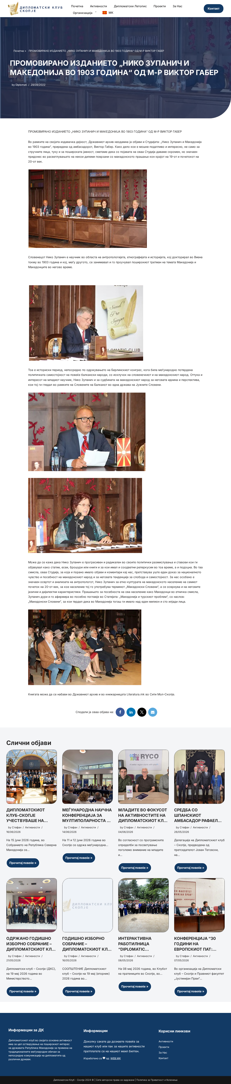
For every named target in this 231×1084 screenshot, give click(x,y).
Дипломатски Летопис (130, 6)
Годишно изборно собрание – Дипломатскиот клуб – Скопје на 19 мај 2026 (87, 949)
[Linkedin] (131, 712)
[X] (141, 712)
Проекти (160, 6)
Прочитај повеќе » (21, 864)
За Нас (177, 6)
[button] (94, 11)
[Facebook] (120, 712)
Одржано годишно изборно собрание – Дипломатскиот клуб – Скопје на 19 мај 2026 (31, 949)
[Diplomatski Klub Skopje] (35, 8)
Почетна (77, 6)
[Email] (152, 712)
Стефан (16, 827)
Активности (98, 6)
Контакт (213, 8)
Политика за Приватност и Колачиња (156, 1080)
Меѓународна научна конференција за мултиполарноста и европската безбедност (87, 821)
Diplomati (21, 84)
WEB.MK (115, 1058)
